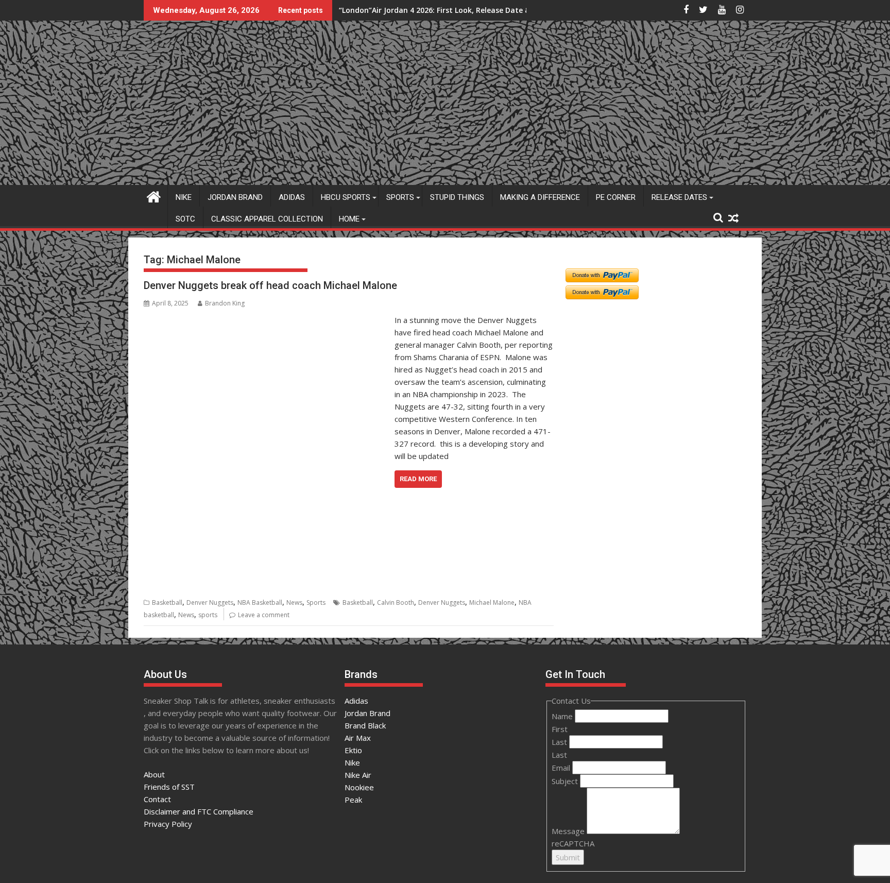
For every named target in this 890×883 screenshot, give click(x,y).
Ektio (353, 750)
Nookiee (359, 787)
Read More (418, 479)
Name (563, 716)
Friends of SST (169, 787)
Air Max (358, 738)
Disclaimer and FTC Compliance (198, 811)
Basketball (167, 602)
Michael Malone (492, 602)
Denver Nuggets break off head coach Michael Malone (270, 285)
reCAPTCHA (573, 843)
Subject (566, 781)
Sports (400, 197)
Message (569, 831)
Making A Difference (540, 197)
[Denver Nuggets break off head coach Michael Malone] (266, 320)
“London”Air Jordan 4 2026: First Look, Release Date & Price (444, 10)
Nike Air (358, 775)
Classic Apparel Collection (267, 219)
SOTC (185, 219)
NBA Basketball (259, 602)
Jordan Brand (235, 197)
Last (560, 742)
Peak (353, 799)
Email (562, 767)
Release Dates (679, 197)
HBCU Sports (345, 197)
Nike (184, 197)
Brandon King (225, 303)
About (154, 774)
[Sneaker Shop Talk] (153, 195)
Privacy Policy (168, 824)
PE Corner (616, 197)
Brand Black (365, 725)
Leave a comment (263, 614)
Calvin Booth (395, 602)
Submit (568, 857)
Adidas (292, 197)
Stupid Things (457, 197)
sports (207, 614)
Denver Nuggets (209, 602)
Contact (157, 799)
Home (349, 219)
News (294, 602)
